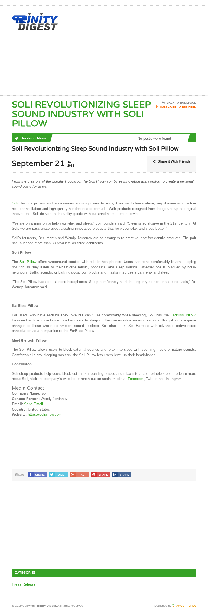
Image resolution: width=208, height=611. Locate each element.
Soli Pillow (28, 262)
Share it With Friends (174, 161)
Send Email (33, 404)
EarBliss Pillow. (183, 315)
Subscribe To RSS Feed (178, 106)
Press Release (24, 584)
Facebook (136, 379)
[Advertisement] (157, 52)
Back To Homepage (181, 102)
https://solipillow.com (45, 414)
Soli (15, 203)
